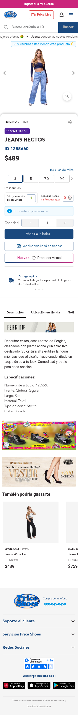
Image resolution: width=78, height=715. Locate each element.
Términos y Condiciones (39, 706)
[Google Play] (64, 686)
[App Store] (39, 686)
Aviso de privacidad (54, 700)
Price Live (44, 14)
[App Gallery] (14, 686)
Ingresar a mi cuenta (39, 4)
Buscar (68, 27)
